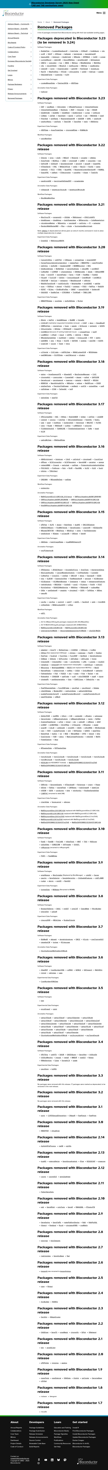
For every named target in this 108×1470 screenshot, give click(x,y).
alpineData (45, 398)
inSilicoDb (93, 1055)
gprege (101, 462)
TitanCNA (67, 122)
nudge (43, 881)
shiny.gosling (74, 72)
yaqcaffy (44, 593)
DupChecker (45, 737)
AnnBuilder (45, 1302)
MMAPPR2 (85, 263)
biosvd (91, 734)
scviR (43, 54)
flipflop (51, 788)
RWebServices (46, 1061)
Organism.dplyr (62, 69)
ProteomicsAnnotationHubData (92, 465)
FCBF (78, 275)
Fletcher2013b (63, 83)
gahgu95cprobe (47, 1029)
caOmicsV (76, 459)
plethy (98, 338)
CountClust (98, 459)
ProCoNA (59, 842)
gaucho (44, 878)
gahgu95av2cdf (79, 1024)
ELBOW (50, 579)
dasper (78, 377)
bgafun (54, 734)
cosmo (43, 1177)
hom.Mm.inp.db (46, 760)
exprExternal (56, 1378)
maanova (69, 380)
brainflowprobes (70, 220)
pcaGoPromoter (59, 731)
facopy (96, 875)
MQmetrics (62, 223)
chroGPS (71, 728)
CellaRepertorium (97, 220)
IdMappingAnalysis (60, 719)
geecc (61, 737)
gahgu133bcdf (46, 1021)
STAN (54, 389)
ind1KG (54, 1069)
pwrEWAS (44, 341)
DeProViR (44, 164)
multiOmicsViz (63, 284)
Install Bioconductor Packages (84, 1434)
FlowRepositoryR (76, 579)
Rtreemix (75, 158)
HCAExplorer (45, 582)
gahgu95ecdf (59, 1032)
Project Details (16, 1443)
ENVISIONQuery (47, 528)
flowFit (90, 653)
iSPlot (83, 1332)
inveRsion (57, 423)
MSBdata (56, 890)
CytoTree (61, 420)
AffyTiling (44, 1055)
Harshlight (61, 116)
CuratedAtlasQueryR (59, 51)
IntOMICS (97, 278)
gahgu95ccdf (99, 1027)
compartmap (79, 260)
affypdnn (88, 716)
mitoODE (89, 737)
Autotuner (59, 459)
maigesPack (74, 263)
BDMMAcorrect (79, 266)
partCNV (74, 69)
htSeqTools (70, 842)
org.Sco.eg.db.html (77, 1035)
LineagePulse (85, 332)
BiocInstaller (57, 875)
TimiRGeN (76, 292)
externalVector (54, 1161)
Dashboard (15, 1440)
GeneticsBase (59, 1256)
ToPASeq (90, 590)
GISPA (102, 326)
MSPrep (84, 66)
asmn (43, 1116)
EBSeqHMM (99, 272)
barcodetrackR (90, 54)
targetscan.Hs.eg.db (59, 190)
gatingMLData (46, 440)
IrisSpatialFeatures (85, 878)
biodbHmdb (45, 113)
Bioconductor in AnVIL (81, 1443)
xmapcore (101, 1161)
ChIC (94, 374)
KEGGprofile (97, 528)
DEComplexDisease (75, 420)
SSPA (82, 590)
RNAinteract (77, 217)
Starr (70, 679)
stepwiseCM (45, 942)
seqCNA (92, 341)
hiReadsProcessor (75, 107)
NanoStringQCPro (57, 383)
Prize (83, 674)
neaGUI (83, 1058)
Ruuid (61, 1225)
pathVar (97, 284)
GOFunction (63, 659)
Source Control (34, 1440)
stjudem (82, 355)
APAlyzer (58, 54)
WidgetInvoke (55, 1317)
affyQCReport (58, 570)
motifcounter (73, 66)
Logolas (92, 662)
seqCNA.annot (70, 355)
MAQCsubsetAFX (58, 605)
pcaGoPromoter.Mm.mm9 (71, 694)
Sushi (101, 468)
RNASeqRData (59, 440)
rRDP (72, 110)
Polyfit (92, 585)
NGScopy (93, 842)
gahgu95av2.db (65, 1024)
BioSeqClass (63, 650)
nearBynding (94, 66)
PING (59, 170)
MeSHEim (98, 970)
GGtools (53, 659)
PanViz (90, 167)
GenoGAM (82, 462)
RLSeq (51, 289)
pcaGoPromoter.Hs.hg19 (50, 694)
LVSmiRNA (88, 728)
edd (42, 1207)
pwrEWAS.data (46, 355)
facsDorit (85, 602)
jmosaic (58, 1058)
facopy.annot (56, 802)
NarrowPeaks (46, 671)
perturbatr (65, 465)
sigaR (94, 676)
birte (68, 791)
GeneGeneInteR (67, 164)
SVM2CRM (56, 845)
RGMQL (101, 170)
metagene (64, 281)
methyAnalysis (46, 585)
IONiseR (84, 51)
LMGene (91, 722)
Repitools (64, 110)
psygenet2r (57, 217)
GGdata (96, 688)
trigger (85, 173)
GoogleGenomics (68, 878)
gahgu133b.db (87, 1018)
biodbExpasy (45, 220)
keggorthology (65, 1271)
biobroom (55, 57)
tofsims (44, 471)
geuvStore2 (86, 688)
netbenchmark (58, 671)
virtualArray (55, 1131)
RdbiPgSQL (93, 1222)
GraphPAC (97, 164)
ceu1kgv (52, 602)
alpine (43, 374)
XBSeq (99, 590)
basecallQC (45, 57)
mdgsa (83, 582)
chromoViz (75, 1332)
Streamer (80, 110)
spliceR (54, 912)
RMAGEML (79, 1207)
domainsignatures (66, 939)
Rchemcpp (81, 785)
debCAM (57, 60)
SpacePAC (45, 173)
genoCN (79, 164)
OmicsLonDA (82, 338)
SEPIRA (75, 341)
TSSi (85, 842)
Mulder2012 (58, 691)
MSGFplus (60, 531)
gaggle (74, 326)
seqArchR (97, 119)
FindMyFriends (61, 528)
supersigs (58, 75)
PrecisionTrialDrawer (61, 386)
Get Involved (12, 70)
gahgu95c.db (86, 1027)
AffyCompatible (46, 417)
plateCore (95, 788)
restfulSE (54, 266)
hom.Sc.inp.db (73, 760)
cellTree (91, 417)
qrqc (52, 341)
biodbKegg (57, 220)
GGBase (44, 659)
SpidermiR (96, 289)
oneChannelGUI (97, 939)
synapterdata (79, 181)
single (69, 226)
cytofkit (88, 875)
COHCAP (44, 323)
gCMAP (44, 725)
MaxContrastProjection (75, 737)
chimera (72, 653)
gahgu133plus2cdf (93, 1021)
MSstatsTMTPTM (47, 531)
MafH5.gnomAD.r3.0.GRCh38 (76, 628)
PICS (53, 170)
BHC (89, 266)
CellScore (96, 113)
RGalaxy (56, 534)
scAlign (68, 426)
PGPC (43, 856)
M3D (66, 734)
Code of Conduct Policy (16, 47)
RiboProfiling (53, 72)
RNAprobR (84, 587)
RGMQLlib (84, 130)
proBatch (75, 386)
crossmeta (91, 161)
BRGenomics (83, 220)
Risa (62, 226)
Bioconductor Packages (81, 1447)
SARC (89, 119)
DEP (42, 107)
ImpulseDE (45, 662)
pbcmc (51, 881)
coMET (82, 161)
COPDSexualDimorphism (57, 1116)
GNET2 (43, 63)
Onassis (56, 465)
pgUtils (68, 1146)
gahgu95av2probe (95, 1024)
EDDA (99, 576)
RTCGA (63, 72)
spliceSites (45, 845)
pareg (98, 167)
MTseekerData (46, 748)
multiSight (62, 338)
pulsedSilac (93, 386)
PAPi (49, 731)
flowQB (50, 842)
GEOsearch (88, 970)
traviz (86, 122)
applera (64, 1363)
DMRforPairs (45, 326)
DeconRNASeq (69, 60)
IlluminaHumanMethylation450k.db (54, 951)
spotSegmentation (58, 679)
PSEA (84, 286)
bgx (88, 110)
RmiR (70, 468)
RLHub (80, 301)
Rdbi (84, 1222)
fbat (68, 1256)
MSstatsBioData (56, 480)
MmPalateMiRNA (58, 668)
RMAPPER (45, 1131)
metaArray (44, 665)
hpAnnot (44, 92)
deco (91, 323)
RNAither (74, 587)
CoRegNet (45, 272)
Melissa (75, 63)
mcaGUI (101, 662)
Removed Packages (15, 98)
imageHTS (78, 329)
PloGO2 (67, 286)
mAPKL (69, 335)
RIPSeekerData (60, 748)
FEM (54, 737)
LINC (85, 662)
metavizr (78, 380)
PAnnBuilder (96, 909)
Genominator (46, 719)
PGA (56, 674)
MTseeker (87, 725)
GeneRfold (51, 1207)
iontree (55, 942)
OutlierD (67, 585)
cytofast (65, 576)
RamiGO (67, 881)
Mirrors (10, 80)
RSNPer (55, 1302)
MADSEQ (93, 116)
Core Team (12, 56)
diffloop (44, 462)
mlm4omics (77, 791)
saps (60, 973)
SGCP (50, 54)
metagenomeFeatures (97, 582)
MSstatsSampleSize (48, 338)
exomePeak (61, 788)
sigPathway (45, 389)
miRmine (87, 281)
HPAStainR (67, 329)
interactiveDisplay (91, 107)
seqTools (57, 122)
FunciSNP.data (63, 688)
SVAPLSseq (78, 679)
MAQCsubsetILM (79, 352)
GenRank (83, 656)
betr (42, 1001)
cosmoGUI (53, 1177)
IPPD (84, 734)
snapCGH (44, 344)
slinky (79, 531)
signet (101, 676)
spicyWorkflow (46, 139)
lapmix (70, 116)
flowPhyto (92, 1116)
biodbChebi (66, 57)
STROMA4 (66, 292)
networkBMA (45, 465)
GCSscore (83, 326)
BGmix (43, 320)
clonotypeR (87, 459)
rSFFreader (67, 845)
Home (40, 22)
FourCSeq (63, 656)
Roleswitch (45, 676)
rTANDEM (55, 676)
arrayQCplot (51, 1348)
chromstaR (73, 161)
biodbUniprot (77, 113)
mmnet (43, 973)
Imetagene (74, 582)
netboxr (79, 383)
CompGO (94, 573)
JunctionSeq (75, 662)
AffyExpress (45, 570)
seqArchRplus (46, 122)
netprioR (44, 69)
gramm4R (86, 528)
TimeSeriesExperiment (76, 429)
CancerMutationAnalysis (66, 573)
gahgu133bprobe (60, 1021)
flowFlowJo (82, 1116)
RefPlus (92, 286)
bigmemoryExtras (97, 570)
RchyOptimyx (46, 587)
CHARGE (74, 650)
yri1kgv (70, 605)
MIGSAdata (93, 352)
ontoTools (61, 1207)
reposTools (45, 1378)
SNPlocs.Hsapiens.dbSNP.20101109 (88, 497)
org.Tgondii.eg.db (92, 1035)
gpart (49, 423)
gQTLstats (85, 659)
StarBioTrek (55, 292)
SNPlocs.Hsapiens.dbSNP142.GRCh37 (55, 503)
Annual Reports (13, 38)
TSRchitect (53, 471)
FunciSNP (73, 656)
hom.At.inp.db (46, 757)
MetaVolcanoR (75, 281)
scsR (74, 676)
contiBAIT (95, 269)
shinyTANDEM (83, 676)
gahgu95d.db (60, 1029)
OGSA (77, 671)
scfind (61, 722)
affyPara (44, 525)
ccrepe (102, 57)
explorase (81, 653)
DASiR (61, 1055)
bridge (83, 417)
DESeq (43, 653)
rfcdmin (76, 1378)
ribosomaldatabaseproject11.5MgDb (73, 631)
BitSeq (63, 417)
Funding (11, 66)
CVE (70, 716)
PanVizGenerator (90, 531)
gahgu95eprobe (72, 1032)
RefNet (98, 719)
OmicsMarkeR (88, 671)
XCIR (43, 432)
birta (98, 734)
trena (68, 344)
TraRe (90, 429)
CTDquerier (76, 725)
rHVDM (43, 791)
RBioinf (66, 158)
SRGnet (75, 534)
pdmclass (52, 973)
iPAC (55, 167)
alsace (59, 525)
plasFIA (55, 398)
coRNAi (70, 970)
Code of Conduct (17, 1447)
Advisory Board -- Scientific (18, 29)
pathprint (99, 671)
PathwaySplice (46, 674)
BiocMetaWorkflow (48, 198)
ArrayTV (53, 650)
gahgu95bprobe (72, 1027)
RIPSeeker (78, 731)
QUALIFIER (45, 716)
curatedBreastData (48, 83)
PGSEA (63, 674)
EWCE (78, 939)
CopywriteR (69, 377)
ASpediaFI (68, 374)
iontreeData (45, 890)
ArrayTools (85, 570)
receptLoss (95, 69)
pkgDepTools (46, 386)
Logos (10, 75)
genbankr (93, 326)
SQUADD (44, 292)
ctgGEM (100, 417)
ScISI (87, 468)
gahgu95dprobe (87, 1029)
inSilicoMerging (47, 1058)
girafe (58, 158)
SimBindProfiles (62, 289)
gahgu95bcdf (59, 1027)
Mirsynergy (45, 668)
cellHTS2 (58, 260)
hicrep (94, 659)
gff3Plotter (45, 1363)
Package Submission (37, 1431)
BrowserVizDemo (47, 909)
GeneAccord (45, 380)
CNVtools (84, 650)
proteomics (45, 488)
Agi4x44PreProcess (48, 1146)
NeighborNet (76, 284)
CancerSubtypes (73, 269)
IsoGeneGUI (68, 423)
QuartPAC (68, 170)
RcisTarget (84, 69)
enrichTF (51, 275)
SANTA (87, 731)
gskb (93, 602)
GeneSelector (54, 878)
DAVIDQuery (71, 1055)
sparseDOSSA (83, 289)
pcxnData (58, 301)
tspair (97, 429)
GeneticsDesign (96, 656)
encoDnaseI (45, 1009)
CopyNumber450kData (49, 981)
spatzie (101, 72)
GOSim (61, 278)
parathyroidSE (46, 181)
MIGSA (95, 380)
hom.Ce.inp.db (59, 757)
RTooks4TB (90, 1207)
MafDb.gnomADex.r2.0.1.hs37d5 (52, 816)
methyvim (99, 665)
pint (69, 731)
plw (74, 722)
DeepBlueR (100, 323)
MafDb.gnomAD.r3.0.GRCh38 (51, 628)
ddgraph (54, 939)
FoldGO (95, 275)
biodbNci (56, 113)
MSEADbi (57, 585)
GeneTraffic (57, 1222)
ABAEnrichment (47, 459)
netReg (69, 671)
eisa (42, 579)
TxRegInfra (90, 679)
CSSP (84, 323)
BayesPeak (45, 734)
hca (60, 63)
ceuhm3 (61, 602)
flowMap (86, 275)
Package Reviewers (15, 84)
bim (42, 1348)
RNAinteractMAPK (57, 241)
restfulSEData (70, 301)
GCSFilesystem (70, 462)
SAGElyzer (45, 1332)
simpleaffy (45, 679)
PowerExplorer (46, 740)
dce (99, 161)
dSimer (43, 788)
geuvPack (75, 688)
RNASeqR (58, 426)
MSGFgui (70, 531)
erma (51, 158)
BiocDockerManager (82, 374)
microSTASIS (52, 66)
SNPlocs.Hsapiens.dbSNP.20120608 (54, 500)
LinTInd (79, 116)
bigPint (51, 320)
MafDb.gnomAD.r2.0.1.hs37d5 (52, 819)
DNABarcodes (80, 272)
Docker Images (78, 1440)
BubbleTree (45, 51)
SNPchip (44, 785)
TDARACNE (61, 429)
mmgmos (55, 1363)
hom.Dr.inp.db (86, 757)
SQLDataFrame (46, 75)
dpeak (90, 272)
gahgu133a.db (46, 1018)
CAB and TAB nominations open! (47, 5)
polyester (96, 223)
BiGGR (94, 110)
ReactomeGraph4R (68, 119)
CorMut (93, 650)
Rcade (49, 426)
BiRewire (77, 57)
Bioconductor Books (61, 1431)
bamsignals (78, 54)
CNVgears (68, 260)
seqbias (83, 341)
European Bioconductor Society (19, 61)
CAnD (68, 459)
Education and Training (62, 1428)
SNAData (67, 1378)
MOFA (69, 668)
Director (44, 158)
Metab (86, 335)
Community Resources (62, 1443)
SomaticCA (66, 1061)
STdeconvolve (65, 173)
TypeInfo (94, 173)
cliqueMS (85, 269)
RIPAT (43, 289)
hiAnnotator (61, 107)
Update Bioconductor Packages (84, 1437)
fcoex (67, 326)
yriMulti (57, 697)
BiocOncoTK (45, 217)
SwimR (83, 534)
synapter (84, 158)
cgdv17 (69, 602)
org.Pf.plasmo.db (47, 551)
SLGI (94, 468)
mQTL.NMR (99, 878)
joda (66, 662)
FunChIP (53, 278)
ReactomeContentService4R (85, 170)
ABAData (44, 542)
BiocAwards (12, 43)
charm (90, 785)
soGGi (84, 72)
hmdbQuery (94, 51)
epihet (86, 377)
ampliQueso (45, 875)
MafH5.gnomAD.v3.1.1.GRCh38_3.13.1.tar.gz (56, 497)
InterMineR (86, 278)
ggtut (55, 1009)
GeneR (70, 1207)
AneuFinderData (57, 130)
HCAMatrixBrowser (60, 582)
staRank (54, 173)
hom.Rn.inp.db (60, 760)
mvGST (66, 909)
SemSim (44, 1317)
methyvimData (70, 691)
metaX (66, 1058)
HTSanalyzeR (69, 785)
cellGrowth (61, 728)
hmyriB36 (101, 602)
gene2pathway (65, 1177)
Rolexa (90, 1058)
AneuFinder (45, 161)
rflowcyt (44, 1225)
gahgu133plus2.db (76, 1021)
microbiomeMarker (48, 223)
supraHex (77, 173)
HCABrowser (98, 579)
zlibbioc (93, 158)
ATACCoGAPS (89, 217)
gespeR (87, 164)
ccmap (87, 113)
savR (102, 386)
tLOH (67, 75)
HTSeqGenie (46, 167)
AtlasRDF (44, 970)
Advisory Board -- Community (18, 24)
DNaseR (72, 1116)
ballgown (67, 54)
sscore (53, 344)
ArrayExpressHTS (54, 374)
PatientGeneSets (47, 1192)
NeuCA (82, 167)
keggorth (44, 1271)
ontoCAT (75, 909)
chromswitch (45, 377)
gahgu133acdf (59, 1018)
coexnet (44, 420)
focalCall (53, 656)
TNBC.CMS (87, 292)
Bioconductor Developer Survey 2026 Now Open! (55, 2)
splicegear (98, 716)
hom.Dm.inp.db (72, 757)
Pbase (97, 785)
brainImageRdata (56, 542)
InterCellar (74, 51)
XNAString (94, 122)
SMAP (73, 289)
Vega (56, 740)
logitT (95, 332)
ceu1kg (43, 602)
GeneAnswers (75, 528)
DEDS (79, 728)
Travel (61, 344)
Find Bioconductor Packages (83, 1431)
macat (61, 335)
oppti (102, 116)
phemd (59, 286)
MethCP (87, 380)
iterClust (54, 281)
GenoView (82, 1055)
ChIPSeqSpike (82, 573)
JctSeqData (45, 605)
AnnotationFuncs (71, 570)
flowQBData (52, 856)
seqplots (63, 590)
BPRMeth (86, 57)
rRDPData (74, 83)
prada (76, 674)
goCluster (85, 1378)
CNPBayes (72, 788)
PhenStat (44, 119)
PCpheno (83, 585)
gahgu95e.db (46, 1032)
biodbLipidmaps (47, 269)
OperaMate (85, 909)
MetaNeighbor (85, 63)
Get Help (57, 1447)
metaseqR (55, 665)
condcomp (60, 791)
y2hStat (44, 1381)
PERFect (50, 286)
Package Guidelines (36, 1428)
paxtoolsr (44, 170)
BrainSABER (73, 417)
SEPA (51, 791)
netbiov (72, 338)
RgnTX (43, 72)
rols (103, 51)
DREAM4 (44, 480)
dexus (82, 576)
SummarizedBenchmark (83, 226)
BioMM (72, 320)
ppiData (68, 480)
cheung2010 (45, 920)
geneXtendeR (82, 60)
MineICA (62, 66)
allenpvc (67, 802)
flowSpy (99, 653)
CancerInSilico (46, 260)
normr (52, 69)
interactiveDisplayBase (49, 110)
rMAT (79, 842)
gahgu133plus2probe (49, 1024)
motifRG (56, 716)
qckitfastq (54, 119)
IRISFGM (44, 281)
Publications (58, 1440)
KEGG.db (44, 763)
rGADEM (81, 119)
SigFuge (92, 72)
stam (43, 1286)
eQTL (43, 613)
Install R (76, 1428)
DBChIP (74, 576)
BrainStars (68, 525)
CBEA (64, 161)
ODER (98, 383)
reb (97, 674)
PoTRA (98, 423)
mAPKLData (65, 352)
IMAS (67, 63)
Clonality (81, 320)
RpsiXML (78, 468)
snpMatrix (84, 1225)
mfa (42, 66)
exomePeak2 (61, 275)
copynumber (57, 377)
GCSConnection (56, 462)
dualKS (77, 525)
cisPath (52, 116)
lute (86, 116)
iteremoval (80, 423)
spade (75, 1061)
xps (98, 679)
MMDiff (74, 1058)
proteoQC (78, 716)
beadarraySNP (65, 266)
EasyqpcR (90, 576)
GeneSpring (45, 1222)
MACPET (90, 423)
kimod (68, 722)
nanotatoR (72, 223)
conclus (53, 420)
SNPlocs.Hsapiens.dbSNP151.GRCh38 (86, 503)
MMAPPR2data (46, 301)
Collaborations (13, 52)
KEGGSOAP (91, 1161)
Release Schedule (36, 1434)
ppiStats (75, 465)
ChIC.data (54, 352)
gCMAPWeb (53, 725)
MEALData (57, 920)
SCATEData (58, 355)
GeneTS (54, 1332)
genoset (88, 579)
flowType (44, 656)
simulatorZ (73, 590)
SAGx (43, 590)
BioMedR (44, 939)
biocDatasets (55, 1241)
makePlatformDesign (72, 1222)
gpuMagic (50, 107)
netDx (75, 167)
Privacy (10, 89)
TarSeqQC (63, 389)
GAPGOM (95, 377)
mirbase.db (45, 190)
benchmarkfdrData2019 (62, 181)
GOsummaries (46, 329)
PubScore (55, 468)
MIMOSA (44, 383)
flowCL (97, 420)
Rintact (50, 1286)
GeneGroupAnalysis (70, 1161)
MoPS (98, 737)
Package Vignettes (61, 1434)
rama (43, 426)
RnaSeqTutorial (69, 920)
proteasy (76, 286)
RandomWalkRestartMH (49, 226)
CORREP (55, 272)
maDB (61, 1146)
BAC (56, 417)
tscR (71, 389)
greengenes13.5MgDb (49, 631)
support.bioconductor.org (20, 1458)
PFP (91, 338)
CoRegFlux (45, 576)
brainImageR (84, 788)
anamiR (44, 728)
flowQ (43, 842)
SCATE (66, 341)
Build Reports (34, 1447)
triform (64, 716)
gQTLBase (74, 659)
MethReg (97, 63)
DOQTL (77, 845)
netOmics (82, 223)
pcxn (43, 286)
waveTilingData (46, 697)
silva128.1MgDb (94, 631)
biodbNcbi (66, 113)
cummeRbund (46, 60)
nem (42, 731)
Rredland (52, 1225)
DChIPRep (65, 725)
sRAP (99, 722)
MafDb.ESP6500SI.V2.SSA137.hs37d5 (83, 763)
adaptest (44, 650)
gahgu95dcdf (73, 1029)
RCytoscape (65, 942)
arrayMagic (64, 1332)
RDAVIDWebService (60, 587)
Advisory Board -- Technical (18, 33)
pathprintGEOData (85, 691)
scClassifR (65, 534)
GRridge (57, 329)
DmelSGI (44, 241)
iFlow (82, 1161)
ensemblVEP (91, 260)
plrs (70, 674)
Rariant (90, 674)
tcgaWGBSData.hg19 (73, 542)
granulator (53, 63)
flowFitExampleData (48, 688)
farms (71, 275)
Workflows (57, 1437)
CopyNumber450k (57, 970)
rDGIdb (67, 217)
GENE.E (78, 970)
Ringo (59, 341)
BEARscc (56, 161)
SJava (57, 1061)
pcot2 (75, 585)
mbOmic (78, 335)
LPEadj (54, 335)
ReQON (101, 286)
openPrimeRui (97, 263)
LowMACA (45, 335)
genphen (92, 462)
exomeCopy (57, 326)
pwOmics (44, 266)
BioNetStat (60, 269)
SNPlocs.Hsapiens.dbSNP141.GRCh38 (85, 500)
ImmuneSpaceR (73, 278)
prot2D (58, 881)
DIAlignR (54, 164)
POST (100, 585)
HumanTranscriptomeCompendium (54, 263)
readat (96, 725)
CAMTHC (44, 793)
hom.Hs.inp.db (99, 757)
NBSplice (70, 383)
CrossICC (55, 576)
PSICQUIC (45, 468)
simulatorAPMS (72, 1225)
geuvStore (45, 1069)
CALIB (51, 728)
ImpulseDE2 (56, 662)
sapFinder (65, 676)
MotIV (96, 668)
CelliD (95, 57)
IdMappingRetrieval (78, 719)
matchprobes (46, 1256)
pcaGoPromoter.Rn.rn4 (91, 694)
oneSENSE (88, 284)
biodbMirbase (62, 320)
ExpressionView (61, 579)
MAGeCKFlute (65, 167)
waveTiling (96, 731)
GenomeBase (97, 1378)
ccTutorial (44, 352)
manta (90, 719)
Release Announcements (17, 94)
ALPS (52, 525)
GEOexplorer (95, 60)
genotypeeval (58, 380)
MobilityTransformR (48, 284)
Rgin (64, 468)
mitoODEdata (46, 691)
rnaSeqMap (95, 587)
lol (61, 734)
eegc (43, 275)
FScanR (44, 278)
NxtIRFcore (89, 383)
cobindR (82, 722)
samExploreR (52, 590)
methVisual (88, 665)
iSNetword (92, 1332)
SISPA (100, 341)
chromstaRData (71, 130)
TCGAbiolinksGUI (47, 429)
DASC (58, 909)
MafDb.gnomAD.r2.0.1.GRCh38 (52, 814)
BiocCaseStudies (47, 573)
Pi (90, 223)
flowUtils (88, 420)
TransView (77, 122)
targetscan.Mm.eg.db (77, 190)
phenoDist (45, 912)
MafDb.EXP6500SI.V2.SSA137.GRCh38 (55, 766)
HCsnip (85, 939)
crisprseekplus (66, 272)
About (48, 22)
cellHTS (54, 1055)
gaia (42, 423)
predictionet (45, 534)
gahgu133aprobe (73, 1018)
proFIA (83, 386)
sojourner (88, 426)
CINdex (44, 116)
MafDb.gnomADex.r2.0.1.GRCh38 (53, 811)
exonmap (44, 1241)
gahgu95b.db (46, 1027)
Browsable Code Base (37, 1443)
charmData (45, 802)
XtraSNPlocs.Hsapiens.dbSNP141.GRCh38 (56, 505)
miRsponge (45, 848)
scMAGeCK (77, 426)
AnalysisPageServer (48, 722)
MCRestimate (100, 728)
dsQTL (76, 602)
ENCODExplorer (89, 525)
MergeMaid (75, 734)
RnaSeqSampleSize (91, 791)
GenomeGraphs (56, 785)
